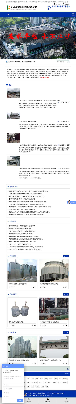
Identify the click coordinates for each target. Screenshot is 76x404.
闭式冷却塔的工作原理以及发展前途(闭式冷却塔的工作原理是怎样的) (40, 100)
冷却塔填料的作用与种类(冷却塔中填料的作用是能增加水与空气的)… (28, 191)
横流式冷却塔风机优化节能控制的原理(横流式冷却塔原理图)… (26, 196)
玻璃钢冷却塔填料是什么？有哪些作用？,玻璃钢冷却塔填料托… (27, 214)
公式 (45, 382)
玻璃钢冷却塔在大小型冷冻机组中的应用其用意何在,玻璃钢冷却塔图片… (29, 212)
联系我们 (66, 401)
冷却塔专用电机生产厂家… (16, 322)
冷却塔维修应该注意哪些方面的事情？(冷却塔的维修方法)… (26, 193)
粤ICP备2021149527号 (59, 393)
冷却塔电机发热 (63, 378)
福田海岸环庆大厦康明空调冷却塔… (19, 360)
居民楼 (37, 386)
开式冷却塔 (29, 178)
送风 (33, 378)
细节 (59, 382)
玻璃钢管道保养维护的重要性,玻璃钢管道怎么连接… (24, 236)
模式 (28, 386)
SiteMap (49, 395)
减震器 (51, 378)
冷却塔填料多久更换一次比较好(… (50, 322)
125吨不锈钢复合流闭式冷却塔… (18, 284)
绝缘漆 (54, 382)
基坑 (40, 178)
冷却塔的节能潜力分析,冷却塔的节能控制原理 (22, 199)
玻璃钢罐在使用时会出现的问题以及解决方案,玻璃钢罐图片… (26, 239)
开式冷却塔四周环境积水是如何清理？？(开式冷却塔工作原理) (38, 168)
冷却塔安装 (35, 178)
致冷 (49, 382)
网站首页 (17, 62)
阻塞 (28, 378)
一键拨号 (28, 401)
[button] (67, 256)
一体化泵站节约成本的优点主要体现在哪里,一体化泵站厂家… (26, 247)
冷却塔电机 (34, 382)
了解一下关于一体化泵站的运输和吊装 (20, 244)
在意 (33, 386)
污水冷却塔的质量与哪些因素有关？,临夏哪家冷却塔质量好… (26, 204)
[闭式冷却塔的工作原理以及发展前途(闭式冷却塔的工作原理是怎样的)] (13, 93)
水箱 (41, 378)
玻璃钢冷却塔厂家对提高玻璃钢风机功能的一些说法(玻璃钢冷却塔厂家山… (30, 207)
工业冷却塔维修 (22, 8)
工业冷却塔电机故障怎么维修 (28, 121)
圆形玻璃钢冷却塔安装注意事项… (49, 284)
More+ (67, 374)
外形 (40, 382)
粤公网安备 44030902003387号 (36, 395)
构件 (37, 378)
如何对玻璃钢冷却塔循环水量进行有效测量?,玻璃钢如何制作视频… (28, 201)
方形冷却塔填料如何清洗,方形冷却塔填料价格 (22, 209)
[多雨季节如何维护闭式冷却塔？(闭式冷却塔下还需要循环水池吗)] (13, 137)
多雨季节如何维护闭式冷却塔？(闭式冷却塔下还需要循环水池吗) (38, 145)
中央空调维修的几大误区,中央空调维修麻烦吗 (22, 231)
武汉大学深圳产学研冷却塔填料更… (50, 360)
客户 (56, 378)
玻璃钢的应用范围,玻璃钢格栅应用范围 (20, 228)
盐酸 (47, 386)
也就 (43, 386)
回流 (46, 378)
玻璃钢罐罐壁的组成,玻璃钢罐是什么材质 (20, 233)
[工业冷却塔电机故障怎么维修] (13, 115)
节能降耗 (65, 382)
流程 (28, 382)
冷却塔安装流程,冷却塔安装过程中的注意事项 (22, 226)
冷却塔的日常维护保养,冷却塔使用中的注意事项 (22, 241)
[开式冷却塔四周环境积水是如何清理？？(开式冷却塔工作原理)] (13, 161)
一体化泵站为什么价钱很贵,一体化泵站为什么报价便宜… (25, 249)
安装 (24, 178)
